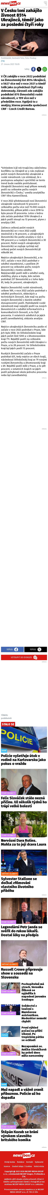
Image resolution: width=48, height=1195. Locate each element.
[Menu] (45, 3)
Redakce (20, 1162)
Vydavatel (39, 1162)
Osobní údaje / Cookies (22, 1166)
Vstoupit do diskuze (21, 657)
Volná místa (39, 1166)
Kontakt (29, 1162)
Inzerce (7, 1166)
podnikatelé (6, 718)
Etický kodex (9, 1162)
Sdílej (10, 649)
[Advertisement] (24, 140)
